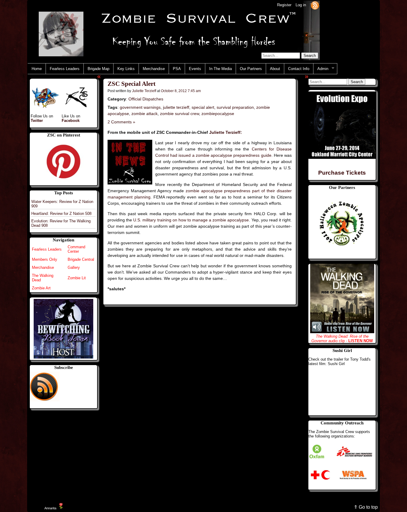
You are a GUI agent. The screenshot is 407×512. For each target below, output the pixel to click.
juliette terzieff (176, 107)
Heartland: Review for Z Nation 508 (61, 213)
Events (195, 68)
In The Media (220, 68)
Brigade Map (98, 68)
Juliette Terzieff (144, 91)
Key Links (126, 68)
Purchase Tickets (342, 173)
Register (284, 5)
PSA (177, 68)
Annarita (50, 508)
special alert (203, 107)
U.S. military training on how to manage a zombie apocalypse (191, 220)
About (275, 68)
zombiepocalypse (217, 113)
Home (37, 68)
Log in (301, 5)
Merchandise (154, 68)
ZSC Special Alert (132, 84)
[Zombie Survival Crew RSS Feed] (315, 5)
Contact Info (298, 68)
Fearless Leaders (65, 68)
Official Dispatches (145, 99)
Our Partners (251, 68)
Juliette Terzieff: (225, 132)
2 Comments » (121, 122)
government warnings (140, 107)
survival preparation (235, 107)
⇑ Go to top (366, 507)
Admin (320, 68)
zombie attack (144, 113)
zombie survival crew (179, 113)
